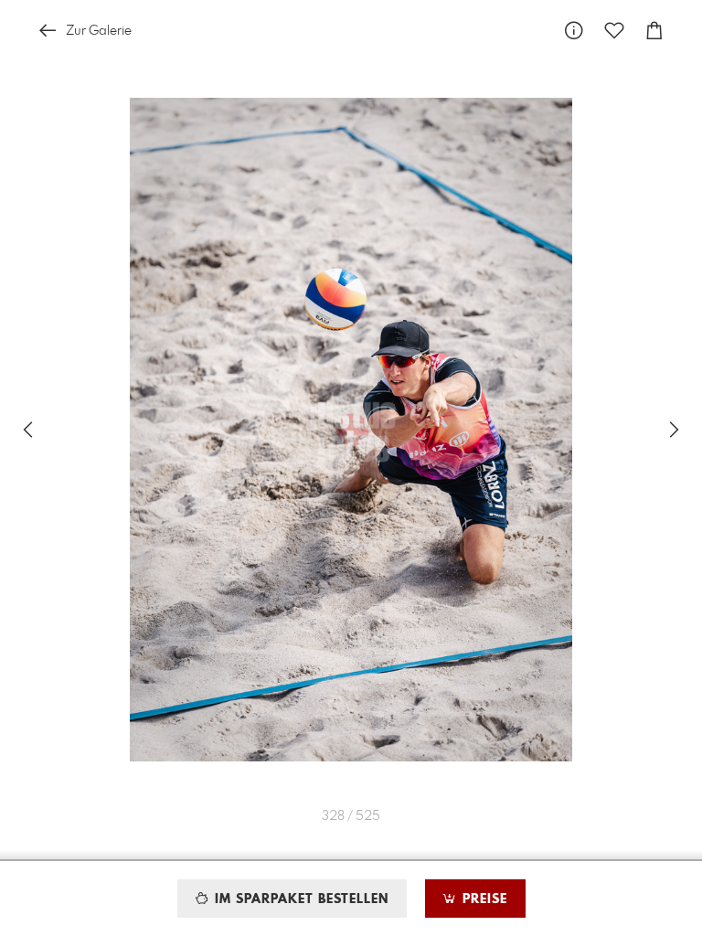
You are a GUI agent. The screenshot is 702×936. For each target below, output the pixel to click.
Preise (482, 899)
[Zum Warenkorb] (654, 30)
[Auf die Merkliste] (614, 30)
